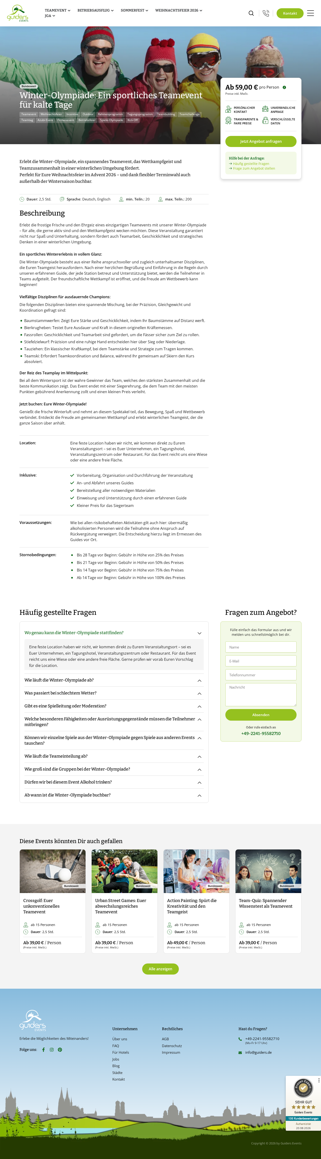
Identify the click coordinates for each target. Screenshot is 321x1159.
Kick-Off (133, 120)
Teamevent (28, 114)
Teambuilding (166, 114)
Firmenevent (66, 120)
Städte (117, 1072)
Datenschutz (172, 1045)
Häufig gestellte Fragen (251, 163)
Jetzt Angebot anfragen (261, 141)
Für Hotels (120, 1052)
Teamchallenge (190, 114)
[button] (27, 901)
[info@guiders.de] (240, 1052)
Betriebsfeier (87, 120)
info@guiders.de (259, 1052)
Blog (116, 1065)
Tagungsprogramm (140, 114)
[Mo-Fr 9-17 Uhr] (266, 13)
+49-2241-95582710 (262, 1038)
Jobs (115, 1059)
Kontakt (118, 1079)
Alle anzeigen (160, 968)
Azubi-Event (45, 120)
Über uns (119, 1039)
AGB (165, 1039)
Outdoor (88, 114)
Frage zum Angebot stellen (254, 168)
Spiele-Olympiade (111, 120)
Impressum (171, 1052)
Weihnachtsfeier (51, 114)
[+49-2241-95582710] (240, 1039)
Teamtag (27, 120)
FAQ (115, 1045)
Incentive (72, 114)
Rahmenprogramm (110, 114)
